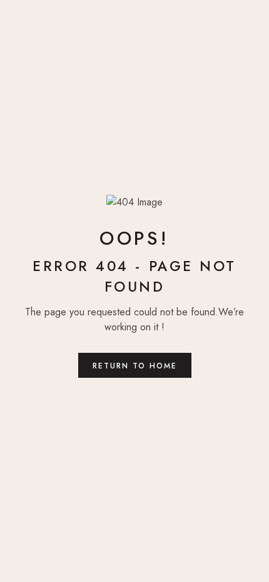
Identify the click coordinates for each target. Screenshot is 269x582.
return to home (135, 366)
